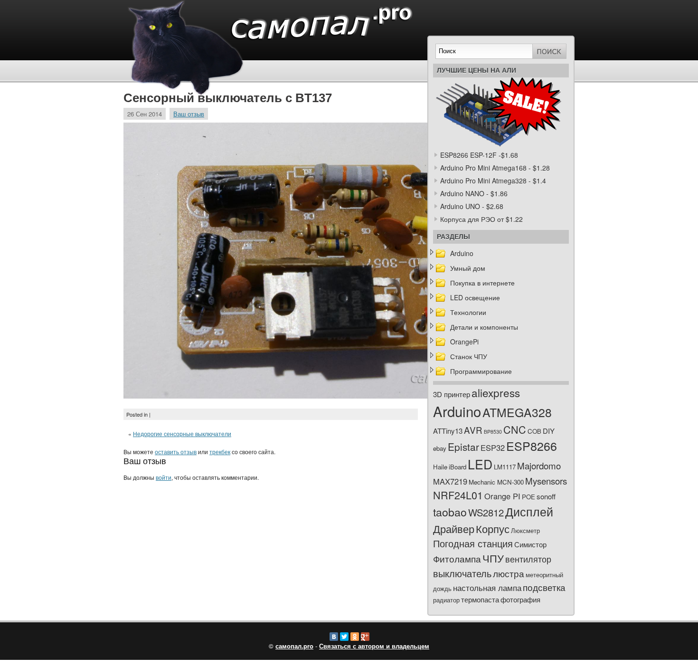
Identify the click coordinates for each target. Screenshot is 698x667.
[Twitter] (344, 636)
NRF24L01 (458, 494)
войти (163, 477)
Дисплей (529, 511)
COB (534, 431)
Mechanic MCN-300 (496, 481)
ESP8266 (531, 445)
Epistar (463, 446)
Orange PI (502, 496)
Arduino (461, 253)
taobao (450, 512)
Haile (440, 466)
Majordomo (539, 465)
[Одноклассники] (354, 636)
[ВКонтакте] (334, 636)
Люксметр (525, 530)
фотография (520, 599)
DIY (549, 431)
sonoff (546, 496)
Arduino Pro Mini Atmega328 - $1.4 (493, 180)
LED (480, 464)
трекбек (219, 452)
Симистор (530, 544)
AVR (473, 429)
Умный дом (467, 268)
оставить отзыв (176, 452)
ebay (439, 448)
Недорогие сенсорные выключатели (182, 433)
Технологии (468, 312)
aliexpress (496, 392)
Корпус (492, 528)
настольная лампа (487, 587)
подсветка (544, 587)
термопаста (480, 599)
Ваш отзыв (188, 113)
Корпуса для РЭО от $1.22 (481, 219)
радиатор (446, 599)
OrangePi (464, 341)
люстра (508, 573)
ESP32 (493, 447)
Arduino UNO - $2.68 (471, 206)
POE (528, 496)
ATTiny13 (447, 431)
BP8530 (493, 431)
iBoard (457, 466)
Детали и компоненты (484, 327)
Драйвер (453, 528)
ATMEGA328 (517, 412)
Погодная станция (473, 543)
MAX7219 (450, 481)
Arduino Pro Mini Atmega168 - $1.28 (495, 167)
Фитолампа (457, 558)
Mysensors (546, 480)
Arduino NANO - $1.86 (474, 193)
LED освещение (475, 297)
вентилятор (528, 559)
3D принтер (451, 394)
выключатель (462, 573)
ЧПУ (493, 558)
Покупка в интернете (482, 282)
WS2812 (486, 512)
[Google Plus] (365, 636)
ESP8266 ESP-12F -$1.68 (479, 155)
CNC (514, 429)
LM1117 (505, 466)
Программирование (481, 371)
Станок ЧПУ (468, 356)
